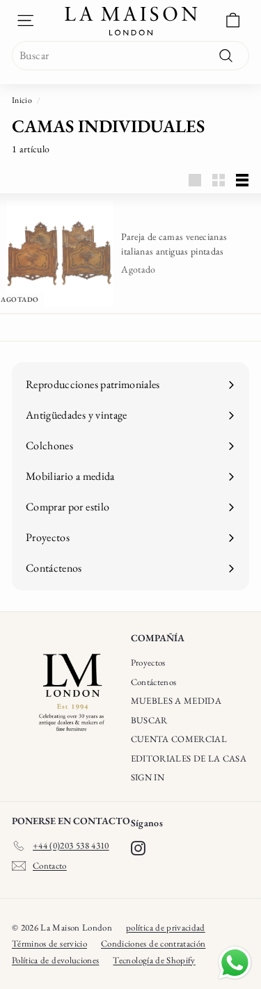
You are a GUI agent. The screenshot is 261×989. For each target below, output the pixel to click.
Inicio (22, 100)
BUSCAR (149, 720)
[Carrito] (232, 20)
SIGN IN (147, 777)
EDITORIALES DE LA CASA (189, 758)
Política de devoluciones (55, 960)
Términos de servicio (49, 943)
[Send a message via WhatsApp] (235, 963)
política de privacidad (165, 927)
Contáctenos (154, 682)
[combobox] (130, 55)
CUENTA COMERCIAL (179, 739)
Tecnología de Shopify (154, 960)
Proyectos (148, 662)
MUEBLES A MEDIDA (176, 701)
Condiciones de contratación (153, 943)
